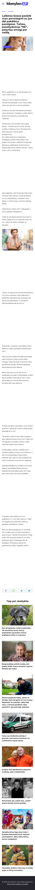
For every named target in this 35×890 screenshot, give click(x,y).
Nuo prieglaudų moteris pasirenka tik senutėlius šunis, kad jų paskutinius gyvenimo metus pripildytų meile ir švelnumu (16, 631)
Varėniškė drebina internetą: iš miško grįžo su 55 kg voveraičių (17, 869)
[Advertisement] (17, 70)
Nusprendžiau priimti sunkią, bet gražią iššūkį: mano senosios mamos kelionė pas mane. (17, 666)
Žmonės (7, 46)
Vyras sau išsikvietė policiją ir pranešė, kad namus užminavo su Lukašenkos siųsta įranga (16, 738)
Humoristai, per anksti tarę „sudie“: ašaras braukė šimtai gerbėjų (16, 802)
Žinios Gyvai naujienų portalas (17, 884)
